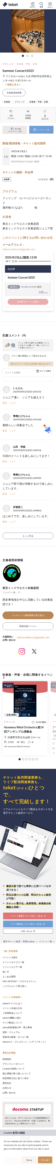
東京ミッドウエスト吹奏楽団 (20, 588)
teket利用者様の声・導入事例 (17, 1027)
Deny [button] (29, 1160)
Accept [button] (45, 1160)
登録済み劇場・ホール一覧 (15, 1037)
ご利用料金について (12, 1013)
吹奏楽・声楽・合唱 (27, 64)
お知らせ (6, 1087)
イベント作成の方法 (12, 1008)
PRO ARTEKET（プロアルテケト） (19, 981)
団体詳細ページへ (28, 626)
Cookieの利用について (13, 1068)
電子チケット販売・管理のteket (19, 941)
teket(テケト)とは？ (12, 1003)
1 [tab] (23, 56)
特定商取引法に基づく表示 (15, 1078)
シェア (12, 402)
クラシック (8, 64)
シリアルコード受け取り (14, 986)
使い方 (5, 971)
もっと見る (28, 536)
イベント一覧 (45, 941)
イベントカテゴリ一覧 (13, 962)
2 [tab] (27, 56)
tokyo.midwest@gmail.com (18, 249)
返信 (4, 402)
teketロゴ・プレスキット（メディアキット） (24, 1041)
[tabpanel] (28, 31)
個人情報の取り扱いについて (16, 1073)
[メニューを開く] (50, 4)
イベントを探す (10, 957)
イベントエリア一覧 (12, 967)
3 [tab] (32, 56)
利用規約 (6, 1059)
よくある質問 (9, 976)
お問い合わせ (9, 1092)
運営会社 (6, 1083)
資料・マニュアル (11, 1032)
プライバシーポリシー (13, 1064)
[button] (20, 759)
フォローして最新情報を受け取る (28, 615)
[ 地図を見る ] (13, 84)
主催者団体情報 (14, 92)
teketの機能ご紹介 (11, 1017)
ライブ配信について (12, 1022)
